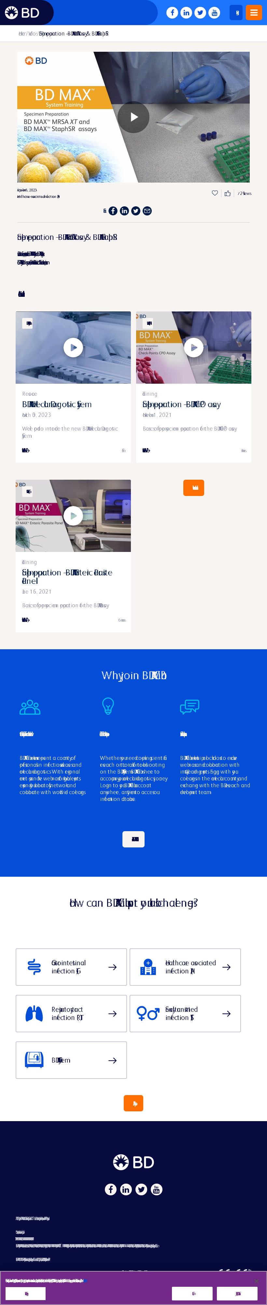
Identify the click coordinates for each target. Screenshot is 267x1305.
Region (236, 12)
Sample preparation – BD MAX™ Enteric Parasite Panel (67, 576)
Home (22, 33)
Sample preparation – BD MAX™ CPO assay (180, 404)
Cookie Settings (25, 1293)
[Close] (256, 1281)
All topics (133, 1103)
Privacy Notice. (83, 1280)
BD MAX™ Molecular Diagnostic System (53, 404)
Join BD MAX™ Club (133, 839)
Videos (32, 33)
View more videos (193, 487)
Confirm (192, 1293)
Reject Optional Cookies (237, 1293)
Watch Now (23, 450)
